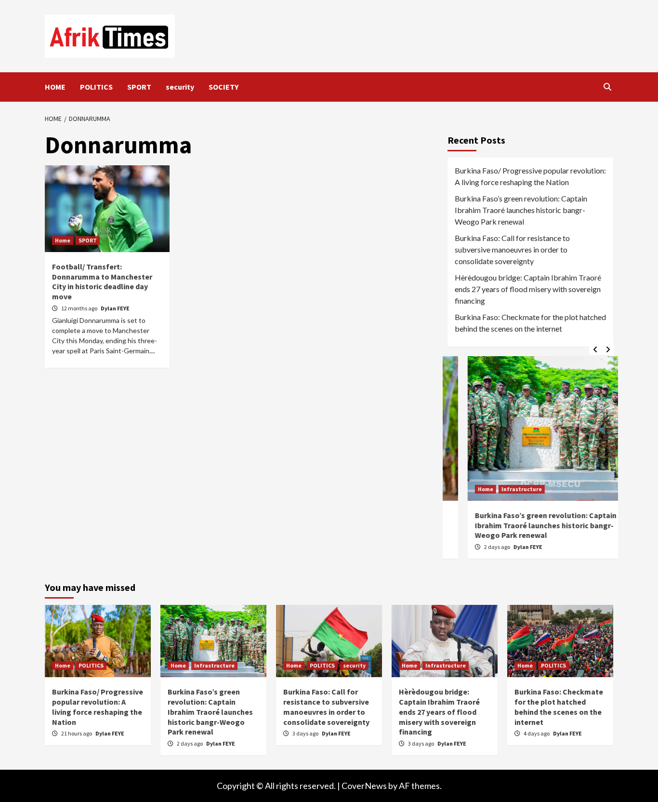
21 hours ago (77, 733)
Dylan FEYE (115, 308)
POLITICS (96, 87)
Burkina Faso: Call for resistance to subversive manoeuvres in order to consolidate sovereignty (512, 249)
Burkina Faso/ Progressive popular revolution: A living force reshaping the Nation (530, 176)
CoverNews (364, 785)
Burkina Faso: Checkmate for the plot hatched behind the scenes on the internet (530, 322)
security (180, 87)
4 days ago (537, 733)
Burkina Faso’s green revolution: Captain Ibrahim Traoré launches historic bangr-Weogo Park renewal (521, 210)
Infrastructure (501, 489)
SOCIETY (223, 87)
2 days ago (477, 546)
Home (62, 240)
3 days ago (305, 733)
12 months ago (79, 308)
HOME (55, 87)
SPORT (139, 87)
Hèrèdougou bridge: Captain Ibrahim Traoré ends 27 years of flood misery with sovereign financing (528, 289)
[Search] (607, 87)
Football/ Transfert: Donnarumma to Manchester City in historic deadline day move (102, 281)
